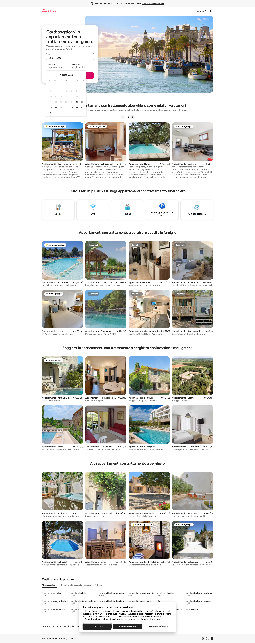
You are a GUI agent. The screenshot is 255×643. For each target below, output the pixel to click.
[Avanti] (132, 117)
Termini (72, 638)
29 (77, 107)
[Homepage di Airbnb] (49, 11)
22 (77, 102)
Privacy (64, 638)
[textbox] (58, 67)
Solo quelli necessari (127, 626)
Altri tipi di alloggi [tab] (49, 585)
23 (82, 102)
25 (56, 107)
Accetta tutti (97, 626)
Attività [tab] (98, 585)
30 (82, 107)
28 (72, 107)
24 (51, 107)
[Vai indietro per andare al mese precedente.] (51, 75)
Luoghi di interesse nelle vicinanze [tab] (76, 585)
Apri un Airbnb (204, 11)
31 (51, 113)
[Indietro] (122, 117)
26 (61, 107)
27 (66, 107)
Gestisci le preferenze (158, 626)
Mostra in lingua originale (153, 3)
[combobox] (70, 57)
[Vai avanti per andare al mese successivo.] (82, 75)
